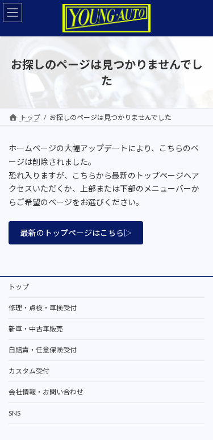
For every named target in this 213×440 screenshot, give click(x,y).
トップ (19, 287)
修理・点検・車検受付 (43, 308)
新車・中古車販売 (36, 329)
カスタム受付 (29, 371)
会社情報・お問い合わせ (46, 392)
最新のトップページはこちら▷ (76, 233)
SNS (14, 413)
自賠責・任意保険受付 (43, 350)
